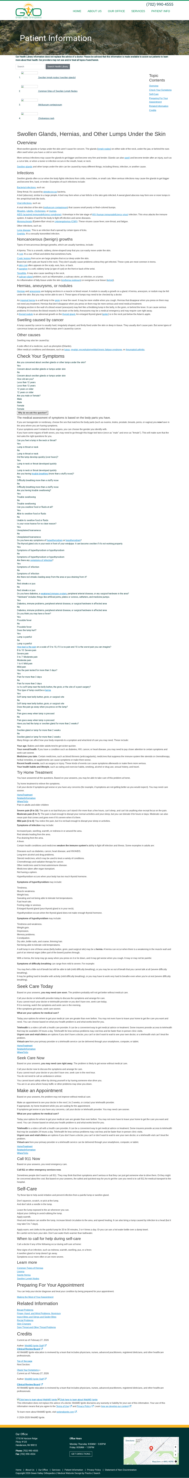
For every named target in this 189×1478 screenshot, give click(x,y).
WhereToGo (22, 801)
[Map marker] (151, 1449)
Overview (153, 86)
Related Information (158, 106)
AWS (165, 1461)
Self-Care (154, 94)
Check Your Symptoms (160, 90)
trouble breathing (40, 473)
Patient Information (73, 1470)
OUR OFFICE (116, 11)
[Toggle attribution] (176, 1461)
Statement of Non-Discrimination (121, 1470)
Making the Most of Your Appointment (35, 1297)
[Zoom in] (176, 1447)
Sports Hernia (24, 1275)
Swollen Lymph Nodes (28, 1278)
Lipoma (20, 1271)
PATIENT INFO (160, 11)
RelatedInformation (26, 798)
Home (18, 1470)
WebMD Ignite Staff (34, 1379)
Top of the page (24, 1361)
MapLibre (156, 1461)
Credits (152, 110)
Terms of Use (62, 1406)
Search (97, 1473)
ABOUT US (95, 11)
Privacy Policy (84, 1406)
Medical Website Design (69, 1473)
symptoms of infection (41, 560)
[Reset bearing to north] (176, 1455)
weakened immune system (54, 593)
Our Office (43, 1470)
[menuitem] (77, 11)
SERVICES (138, 11)
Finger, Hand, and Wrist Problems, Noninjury (39, 1313)
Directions (130, 1441)
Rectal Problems (25, 1320)
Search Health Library (57, 66)
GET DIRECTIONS (80, 1454)
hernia (48, 690)
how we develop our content (115, 1406)
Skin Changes (24, 1324)
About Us (29, 1470)
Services (56, 1470)
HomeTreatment (25, 795)
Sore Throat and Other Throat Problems (36, 1327)
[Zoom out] (176, 1451)
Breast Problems (25, 1310)
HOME (77, 11)
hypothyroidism (73, 540)
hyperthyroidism (55, 540)
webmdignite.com (65, 1412)
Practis (88, 1473)
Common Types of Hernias (30, 1268)
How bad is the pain (26, 647)
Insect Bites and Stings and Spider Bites (36, 1317)
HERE (171, 1461)
